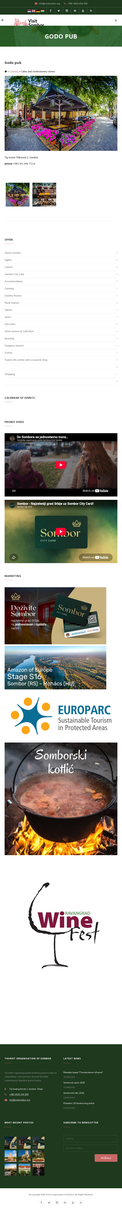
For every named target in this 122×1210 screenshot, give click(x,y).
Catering (14, 71)
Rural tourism (12, 303)
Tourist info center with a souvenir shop (26, 360)
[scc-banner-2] (26, 1141)
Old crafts (10, 324)
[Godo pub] (18, 194)
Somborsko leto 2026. (74, 1093)
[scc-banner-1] (39, 1141)
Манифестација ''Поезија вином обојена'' (83, 1072)
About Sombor (13, 253)
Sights (8, 260)
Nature (8, 310)
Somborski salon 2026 (74, 1082)
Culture (9, 267)
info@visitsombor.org (49, 3)
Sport (8, 317)
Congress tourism (14, 345)
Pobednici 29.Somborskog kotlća (78, 1103)
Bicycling (9, 338)
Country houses (13, 295)
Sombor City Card (14, 274)
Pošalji (106, 1158)
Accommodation (14, 281)
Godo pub (13, 62)
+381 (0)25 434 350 (77, 3)
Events (8, 353)
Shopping (10, 374)
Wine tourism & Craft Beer (19, 331)
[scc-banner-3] (12, 1141)
